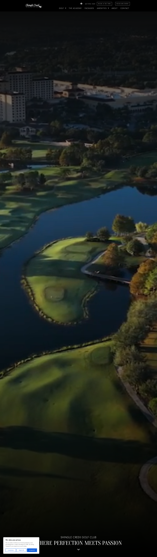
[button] (65, 8)
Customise (11, 550)
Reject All (21, 550)
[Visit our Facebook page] (81, 4)
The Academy (75, 8)
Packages (89, 8)
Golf (61, 8)
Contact (125, 8)
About (115, 8)
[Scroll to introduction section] (78, 550)
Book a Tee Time (104, 4)
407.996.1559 (90, 4)
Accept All (32, 550)
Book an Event (123, 4)
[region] (21, 545)
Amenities (102, 8)
